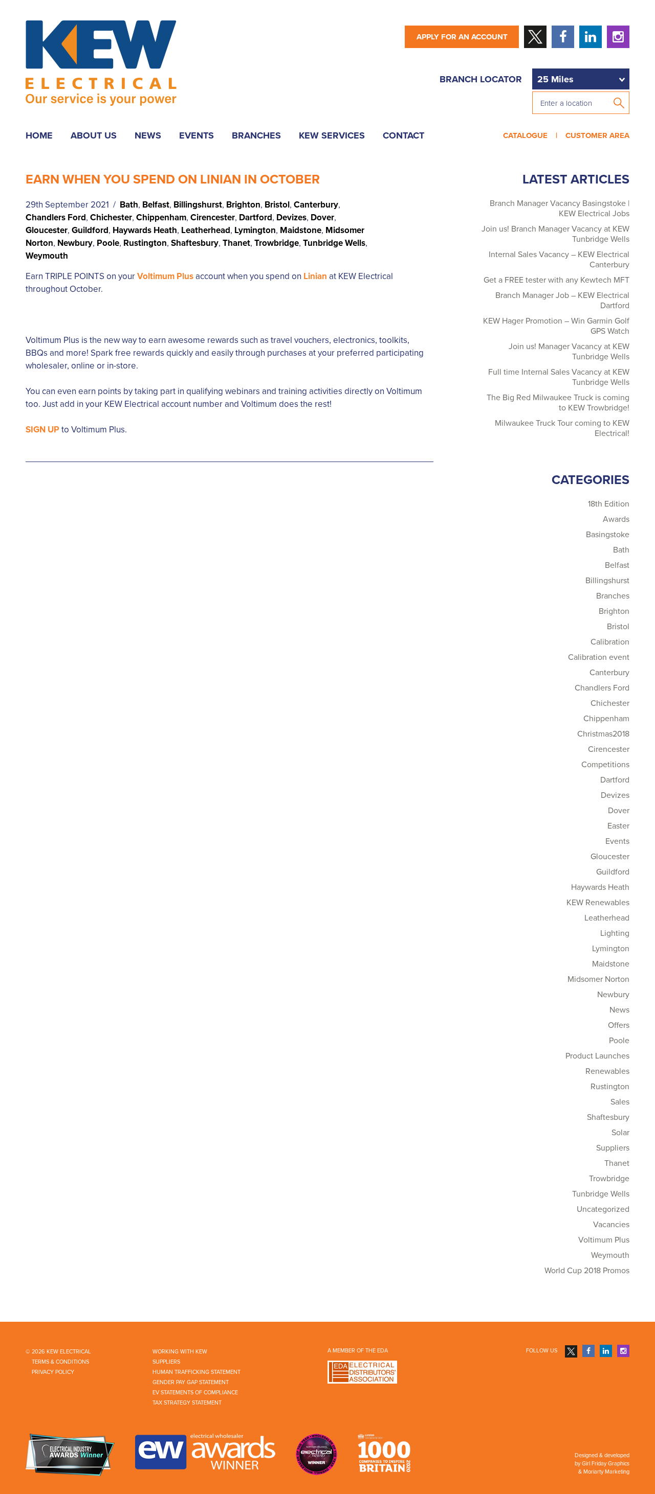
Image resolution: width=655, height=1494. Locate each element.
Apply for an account (462, 36)
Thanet (236, 243)
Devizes (291, 217)
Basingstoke (607, 535)
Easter (618, 826)
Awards (616, 519)
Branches (256, 135)
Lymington (255, 230)
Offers (618, 1025)
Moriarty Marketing (606, 1471)
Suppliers (612, 1148)
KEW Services (332, 135)
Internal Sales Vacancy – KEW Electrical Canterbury (559, 259)
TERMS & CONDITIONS (60, 1362)
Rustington (145, 243)
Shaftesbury (195, 243)
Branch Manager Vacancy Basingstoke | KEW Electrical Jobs (559, 208)
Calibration (610, 642)
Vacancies (611, 1225)
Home (39, 135)
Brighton (243, 204)
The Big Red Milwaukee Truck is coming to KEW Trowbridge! (558, 403)
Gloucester (47, 230)
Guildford (90, 230)
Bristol (277, 204)
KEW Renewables (597, 903)
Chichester (111, 217)
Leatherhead (205, 230)
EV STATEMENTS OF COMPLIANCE (195, 1392)
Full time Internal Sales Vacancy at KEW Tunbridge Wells (558, 377)
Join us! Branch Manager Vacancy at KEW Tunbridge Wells (555, 234)
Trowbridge (276, 243)
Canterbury (316, 204)
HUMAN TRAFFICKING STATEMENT (196, 1372)
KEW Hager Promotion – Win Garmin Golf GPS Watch (556, 326)
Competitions (605, 765)
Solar (620, 1133)
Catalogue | (532, 135)
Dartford (255, 217)
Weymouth (47, 255)
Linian (315, 276)
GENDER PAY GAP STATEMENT (190, 1382)
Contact (403, 135)
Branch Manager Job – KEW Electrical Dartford (562, 300)
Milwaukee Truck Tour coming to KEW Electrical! (562, 428)
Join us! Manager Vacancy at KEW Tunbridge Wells (569, 351)
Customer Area (595, 135)
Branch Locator (481, 79)
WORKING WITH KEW (179, 1351)
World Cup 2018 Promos (586, 1271)
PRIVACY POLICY (53, 1372)
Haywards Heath (145, 230)
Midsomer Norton (598, 979)
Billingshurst (197, 204)
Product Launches (597, 1056)
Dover (322, 217)
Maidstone (300, 230)
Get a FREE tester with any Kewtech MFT (556, 280)
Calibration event (598, 657)
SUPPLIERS (166, 1362)
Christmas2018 (603, 734)
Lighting (614, 933)
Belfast (155, 204)
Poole (108, 243)
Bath (129, 204)
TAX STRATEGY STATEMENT (187, 1402)
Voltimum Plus (165, 276)
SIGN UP (42, 429)
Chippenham (161, 217)
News (148, 135)
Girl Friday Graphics (605, 1463)
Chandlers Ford (56, 217)
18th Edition (608, 504)
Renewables (607, 1071)
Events (196, 135)
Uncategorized (603, 1209)
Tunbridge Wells (334, 243)
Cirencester (212, 217)
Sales (619, 1102)
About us (94, 135)
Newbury (75, 243)
